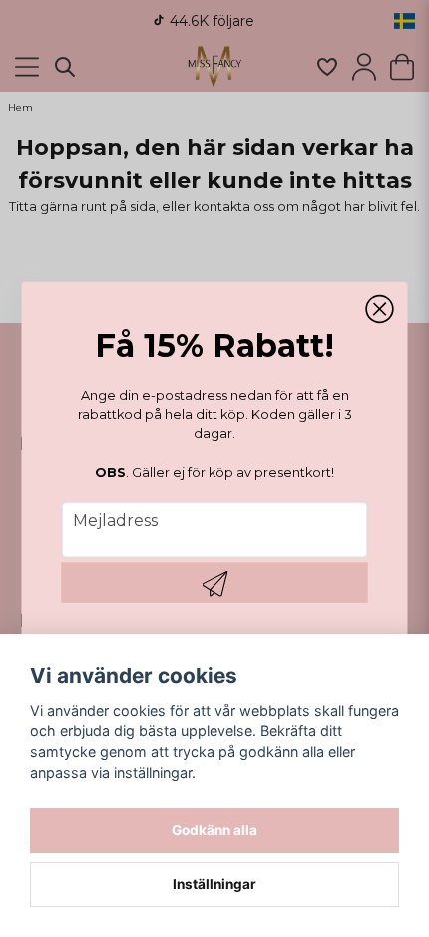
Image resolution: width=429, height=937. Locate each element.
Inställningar (214, 884)
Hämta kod (215, 583)
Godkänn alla (214, 830)
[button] (380, 309)
